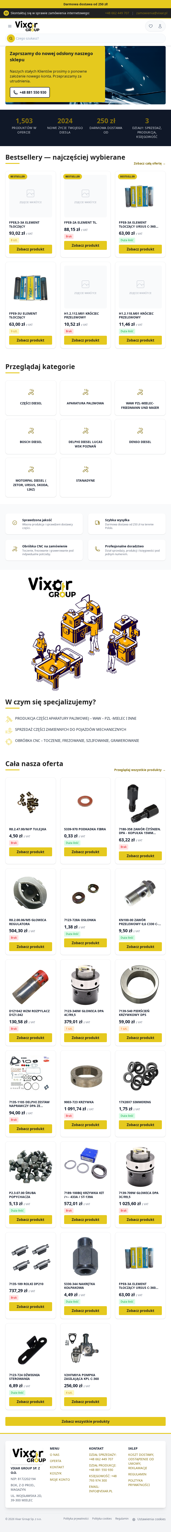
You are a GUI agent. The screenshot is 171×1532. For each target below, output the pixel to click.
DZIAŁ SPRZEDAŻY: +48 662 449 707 (102, 1457)
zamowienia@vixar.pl (151, 13)
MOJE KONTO (60, 1479)
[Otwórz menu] (9, 26)
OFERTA (55, 1461)
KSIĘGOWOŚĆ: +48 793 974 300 (103, 1478)
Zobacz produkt (30, 249)
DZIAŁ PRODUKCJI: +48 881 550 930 (102, 1467)
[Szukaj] (11, 38)
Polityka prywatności (76, 1518)
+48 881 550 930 (33, 92)
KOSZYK (56, 1473)
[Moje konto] (160, 26)
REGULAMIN (137, 1474)
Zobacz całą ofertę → (150, 163)
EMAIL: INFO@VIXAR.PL (100, 1488)
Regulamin (121, 1518)
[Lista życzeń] (150, 26)
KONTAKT (57, 1467)
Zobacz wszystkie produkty (86, 1421)
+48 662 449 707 (117, 13)
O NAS (54, 1455)
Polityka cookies (102, 1518)
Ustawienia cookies (151, 1519)
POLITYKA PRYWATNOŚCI (139, 1482)
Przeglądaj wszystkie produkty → (140, 770)
